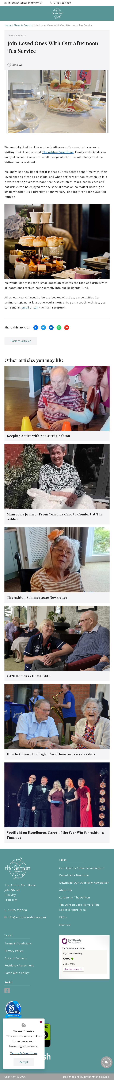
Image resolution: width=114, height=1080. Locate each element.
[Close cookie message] (41, 1022)
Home (8, 25)
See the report (71, 969)
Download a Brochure (74, 875)
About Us (65, 890)
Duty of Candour (15, 958)
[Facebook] (7, 992)
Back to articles (20, 341)
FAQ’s (63, 917)
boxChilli (104, 1076)
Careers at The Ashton (74, 897)
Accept (23, 1062)
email (25, 307)
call (36, 307)
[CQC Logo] (71, 944)
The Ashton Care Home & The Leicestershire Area (79, 907)
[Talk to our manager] (107, 1062)
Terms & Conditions (18, 943)
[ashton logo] (57, 13)
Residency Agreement (19, 965)
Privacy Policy (13, 951)
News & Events (23, 25)
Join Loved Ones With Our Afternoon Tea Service (63, 25)
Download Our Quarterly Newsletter (84, 882)
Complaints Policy (16, 973)
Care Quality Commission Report (81, 868)
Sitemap (65, 924)
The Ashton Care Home (58, 152)
